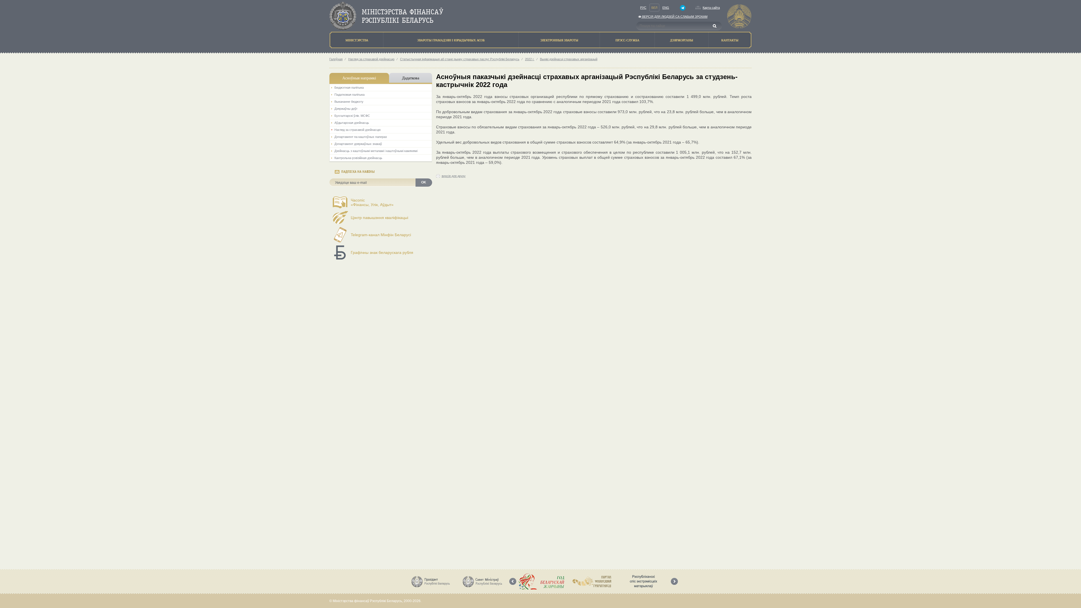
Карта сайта (711, 7)
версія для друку (454, 176)
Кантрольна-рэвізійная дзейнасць (358, 158)
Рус (643, 7)
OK (423, 182)
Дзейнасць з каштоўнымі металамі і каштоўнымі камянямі (375, 151)
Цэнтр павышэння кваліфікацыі (379, 217)
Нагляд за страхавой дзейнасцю (371, 59)
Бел (654, 7)
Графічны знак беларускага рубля (382, 252)
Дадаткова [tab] (410, 78)
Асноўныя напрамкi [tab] (359, 78)
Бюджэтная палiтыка (349, 87)
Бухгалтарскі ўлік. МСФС (352, 115)
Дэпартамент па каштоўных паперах (360, 136)
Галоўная (336, 59)
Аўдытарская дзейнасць (351, 122)
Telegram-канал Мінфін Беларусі (381, 235)
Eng (665, 7)
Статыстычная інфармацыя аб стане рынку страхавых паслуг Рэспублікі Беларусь (459, 59)
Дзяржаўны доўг (346, 108)
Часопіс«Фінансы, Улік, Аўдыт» (372, 202)
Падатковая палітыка (349, 94)
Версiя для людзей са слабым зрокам (674, 16)
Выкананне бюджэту (348, 101)
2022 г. (529, 59)
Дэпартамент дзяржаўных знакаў (358, 144)
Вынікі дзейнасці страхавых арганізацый (568, 59)
